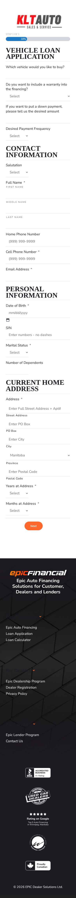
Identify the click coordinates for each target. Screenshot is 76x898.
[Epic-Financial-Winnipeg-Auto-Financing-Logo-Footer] (38, 568)
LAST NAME (14, 217)
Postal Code (14, 478)
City (9, 446)
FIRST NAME (15, 187)
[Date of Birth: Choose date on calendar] (8, 320)
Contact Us (14, 741)
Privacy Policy (16, 693)
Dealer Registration (21, 687)
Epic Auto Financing (21, 627)
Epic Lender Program (22, 735)
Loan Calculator (18, 640)
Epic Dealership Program (25, 681)
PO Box (11, 431)
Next (33, 526)
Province (12, 463)
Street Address (16, 415)
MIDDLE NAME (16, 202)
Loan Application (19, 633)
